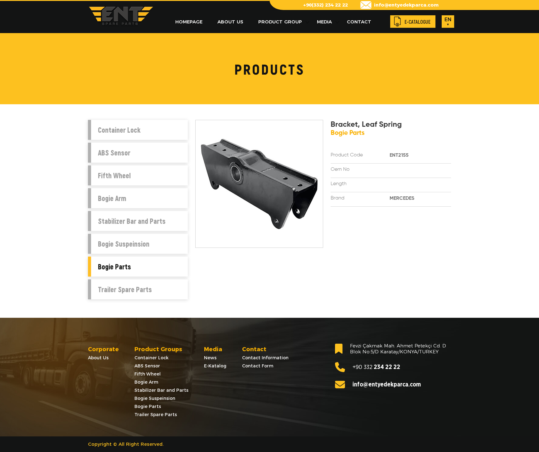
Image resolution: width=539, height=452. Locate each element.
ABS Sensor (114, 152)
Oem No (340, 169)
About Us (98, 358)
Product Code (347, 155)
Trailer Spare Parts (125, 289)
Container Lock (119, 129)
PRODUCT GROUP (280, 22)
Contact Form (257, 366)
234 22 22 (376, 367)
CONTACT (359, 22)
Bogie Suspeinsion (123, 243)
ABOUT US (230, 22)
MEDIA (324, 22)
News (210, 358)
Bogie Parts (114, 266)
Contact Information (265, 358)
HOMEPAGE (188, 22)
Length (339, 183)
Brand (337, 198)
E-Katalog (215, 366)
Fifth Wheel (114, 175)
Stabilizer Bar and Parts (132, 221)
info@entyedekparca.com (406, 5)
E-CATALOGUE (417, 22)
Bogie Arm (112, 198)
